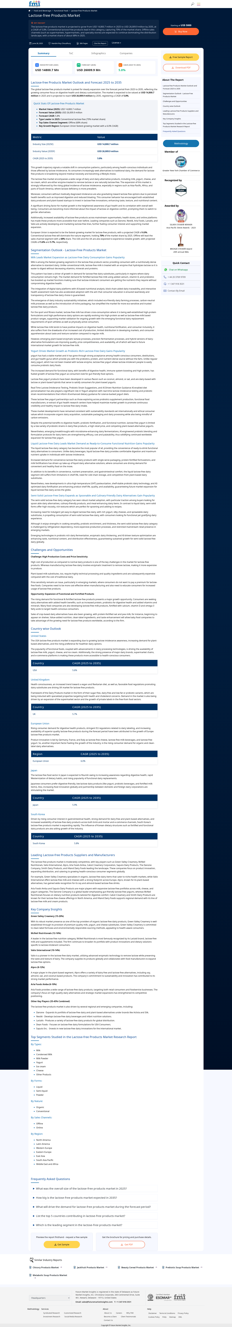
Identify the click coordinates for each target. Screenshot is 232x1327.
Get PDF (128, 1244)
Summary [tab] (43, 53)
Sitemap (172, 1317)
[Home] (30, 10)
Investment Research (51, 1316)
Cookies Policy (154, 1317)
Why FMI (129, 1313)
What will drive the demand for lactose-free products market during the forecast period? (93, 1207)
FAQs (164, 1317)
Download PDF (183, 67)
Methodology (181, 143)
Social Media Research (73, 1316)
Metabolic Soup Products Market (50, 1275)
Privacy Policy (183, 1313)
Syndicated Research (51, 1313)
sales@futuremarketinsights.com (97, 1302)
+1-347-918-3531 (123, 1302)
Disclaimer (152, 1313)
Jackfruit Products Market (90, 1267)
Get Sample (63, 1244)
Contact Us (108, 1320)
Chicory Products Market (46, 1267)
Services (45, 1309)
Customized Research (72, 1313)
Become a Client (110, 1316)
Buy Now (182, 31)
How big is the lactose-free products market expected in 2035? (76, 1197)
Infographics (98, 53)
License (116, 42)
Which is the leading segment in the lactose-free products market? (79, 1225)
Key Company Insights (172, 118)
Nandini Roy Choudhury (61, 43)
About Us (108, 1313)
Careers (119, 1313)
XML (180, 1317)
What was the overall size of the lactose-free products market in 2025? (81, 1188)
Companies (126, 53)
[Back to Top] (225, 1304)
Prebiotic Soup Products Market (182, 1267)
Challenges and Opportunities (175, 101)
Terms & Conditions (167, 1313)
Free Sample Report (183, 57)
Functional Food (61, 10)
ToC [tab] (71, 53)
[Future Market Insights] (35, 4)
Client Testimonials (128, 1316)
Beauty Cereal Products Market (137, 1267)
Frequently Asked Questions (174, 131)
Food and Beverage (42, 10)
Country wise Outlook (171, 106)
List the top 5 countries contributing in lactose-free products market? (80, 1216)
